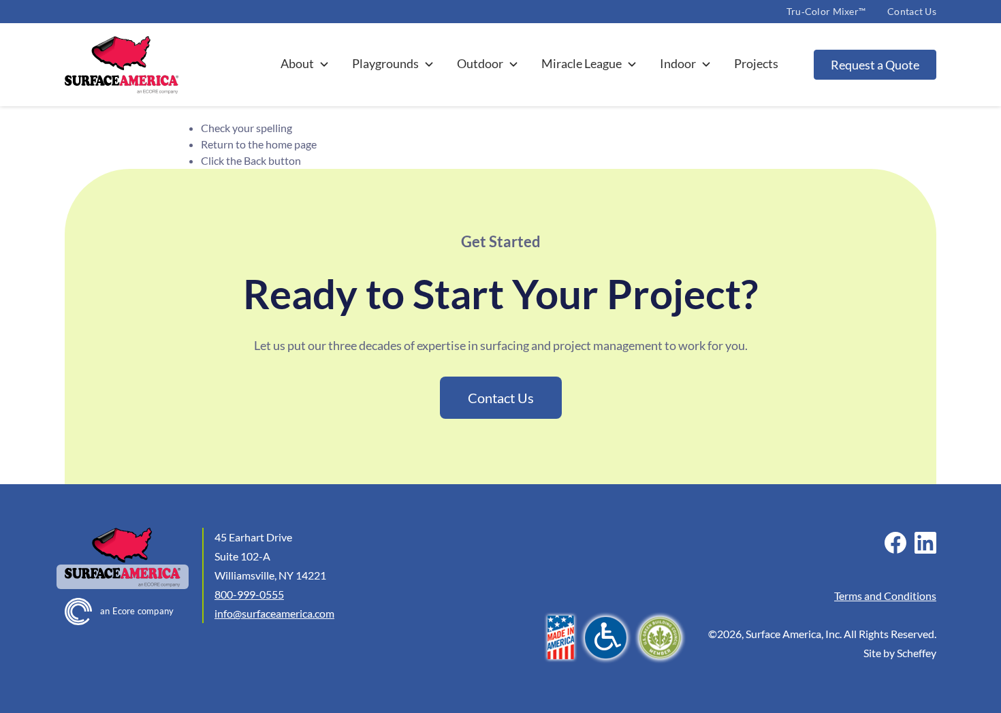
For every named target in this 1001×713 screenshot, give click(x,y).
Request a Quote (875, 64)
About (297, 63)
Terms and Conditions (885, 595)
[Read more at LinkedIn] (925, 543)
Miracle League (581, 63)
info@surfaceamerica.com (274, 613)
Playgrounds (385, 63)
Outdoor (480, 63)
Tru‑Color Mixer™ (825, 11)
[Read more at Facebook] (895, 543)
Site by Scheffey (899, 652)
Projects (756, 63)
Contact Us (911, 11)
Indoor (678, 63)
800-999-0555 (249, 594)
